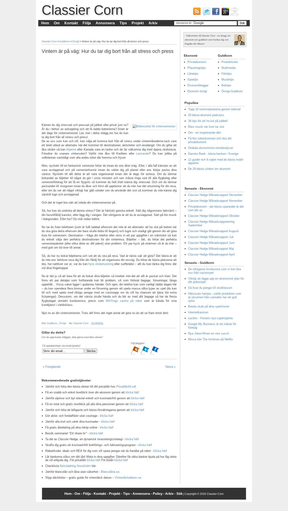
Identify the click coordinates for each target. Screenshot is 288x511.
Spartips (192, 79)
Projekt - (116, 493)
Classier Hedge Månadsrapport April (211, 254)
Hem (45, 23)
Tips (123, 23)
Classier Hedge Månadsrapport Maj (211, 248)
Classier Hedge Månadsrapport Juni (211, 242)
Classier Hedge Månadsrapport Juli (211, 237)
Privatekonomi (196, 62)
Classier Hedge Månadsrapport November (215, 200)
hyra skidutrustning (100, 264)
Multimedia (228, 67)
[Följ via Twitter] (145, 354)
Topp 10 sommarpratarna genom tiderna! (214, 109)
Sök (179, 493)
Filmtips (226, 73)
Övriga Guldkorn (232, 91)
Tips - (128, 493)
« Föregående (52, 366)
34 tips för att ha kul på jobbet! (208, 121)
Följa (87, 23)
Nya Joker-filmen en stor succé (208, 333)
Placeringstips (196, 67)
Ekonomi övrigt (197, 91)
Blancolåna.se (110, 471)
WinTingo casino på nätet (124, 301)
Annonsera (105, 23)
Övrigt (76, 41)
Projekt (138, 23)
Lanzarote (142, 153)
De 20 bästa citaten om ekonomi (209, 168)
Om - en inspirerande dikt (204, 132)
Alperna (71, 149)
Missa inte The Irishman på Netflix (210, 339)
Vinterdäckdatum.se (128, 477)
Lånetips (192, 73)
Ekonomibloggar (197, 85)
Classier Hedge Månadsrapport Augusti (213, 231)
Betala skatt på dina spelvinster (208, 306)
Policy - (159, 493)
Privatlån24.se (125, 386)
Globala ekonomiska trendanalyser (210, 148)
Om (57, 23)
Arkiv (153, 23)
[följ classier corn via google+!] (224, 12)
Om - (78, 493)
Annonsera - (143, 493)
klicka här (132, 392)
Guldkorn (64, 41)
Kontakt (71, 23)
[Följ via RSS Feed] (135, 354)
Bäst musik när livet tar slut (206, 126)
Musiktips (227, 79)
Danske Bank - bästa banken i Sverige (213, 153)
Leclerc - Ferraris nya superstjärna (210, 318)
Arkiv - (170, 493)
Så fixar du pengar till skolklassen (210, 287)
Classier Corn (82, 10)
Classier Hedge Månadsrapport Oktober (213, 215)
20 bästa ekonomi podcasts (206, 115)
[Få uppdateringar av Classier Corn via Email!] (233, 12)
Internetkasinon (198, 312)
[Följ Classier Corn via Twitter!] (205, 12)
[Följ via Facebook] (154, 354)
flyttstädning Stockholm (75, 466)
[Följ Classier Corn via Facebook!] (215, 12)
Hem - (69, 493)
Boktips (226, 85)
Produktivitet (229, 62)
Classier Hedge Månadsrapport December (215, 195)
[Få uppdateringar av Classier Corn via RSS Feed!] (196, 12)
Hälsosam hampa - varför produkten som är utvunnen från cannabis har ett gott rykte (214, 297)
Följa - (88, 493)
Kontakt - (101, 493)
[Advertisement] (109, 88)
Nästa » (170, 366)
